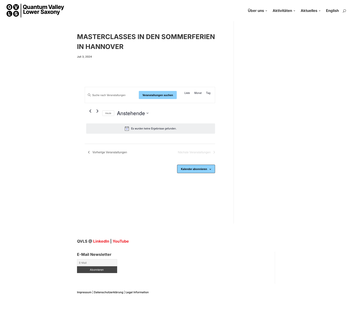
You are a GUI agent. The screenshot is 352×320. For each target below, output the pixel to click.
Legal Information (137, 292)
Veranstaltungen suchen (157, 95)
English (332, 11)
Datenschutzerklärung (108, 292)
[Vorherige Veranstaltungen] (90, 111)
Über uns (256, 11)
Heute (108, 113)
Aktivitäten (282, 11)
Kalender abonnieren (194, 169)
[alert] (150, 128)
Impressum (84, 292)
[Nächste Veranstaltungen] (97, 111)
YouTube (121, 241)
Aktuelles (309, 11)
